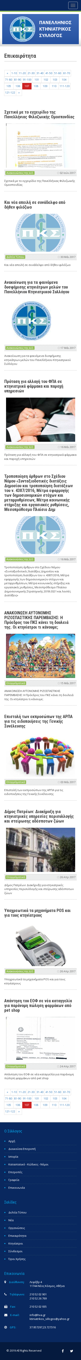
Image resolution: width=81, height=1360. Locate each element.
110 (54, 86)
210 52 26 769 (38, 1298)
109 (45, 86)
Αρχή (11, 1141)
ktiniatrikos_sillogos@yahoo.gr (50, 1319)
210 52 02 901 (38, 1294)
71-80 (8, 79)
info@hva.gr (38, 1315)
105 (8, 86)
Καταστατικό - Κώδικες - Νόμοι (28, 1164)
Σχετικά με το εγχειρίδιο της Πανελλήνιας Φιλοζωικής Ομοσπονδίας (39, 114)
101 (37, 79)
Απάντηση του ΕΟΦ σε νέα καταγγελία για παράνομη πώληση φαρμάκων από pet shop (38, 1005)
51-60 (57, 73)
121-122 (10, 92)
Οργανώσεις (16, 1228)
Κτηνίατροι (15, 1243)
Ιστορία (13, 1157)
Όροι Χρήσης (16, 1259)
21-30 (31, 73)
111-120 (65, 86)
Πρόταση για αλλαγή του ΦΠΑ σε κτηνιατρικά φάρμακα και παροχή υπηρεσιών (33, 386)
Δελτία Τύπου (15, 257)
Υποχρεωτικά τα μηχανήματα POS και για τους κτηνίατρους (37, 913)
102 (46, 79)
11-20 (22, 73)
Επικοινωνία (16, 1188)
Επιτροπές (15, 1172)
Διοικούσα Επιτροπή (22, 1149)
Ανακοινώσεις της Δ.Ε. (19, 173)
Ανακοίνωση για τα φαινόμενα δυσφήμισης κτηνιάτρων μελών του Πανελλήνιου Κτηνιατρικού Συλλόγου (36, 287)
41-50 (48, 73)
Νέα (11, 1220)
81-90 (17, 79)
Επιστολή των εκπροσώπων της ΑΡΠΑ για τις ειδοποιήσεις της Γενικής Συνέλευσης (38, 721)
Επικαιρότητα (17, 1236)
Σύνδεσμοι (15, 1251)
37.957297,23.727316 (43, 1327)
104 (64, 79)
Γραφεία (13, 1180)
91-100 (27, 79)
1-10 (14, 73)
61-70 (66, 73)
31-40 (40, 73)
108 (36, 86)
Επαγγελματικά (15, 683)
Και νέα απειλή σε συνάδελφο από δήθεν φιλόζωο (34, 205)
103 (55, 79)
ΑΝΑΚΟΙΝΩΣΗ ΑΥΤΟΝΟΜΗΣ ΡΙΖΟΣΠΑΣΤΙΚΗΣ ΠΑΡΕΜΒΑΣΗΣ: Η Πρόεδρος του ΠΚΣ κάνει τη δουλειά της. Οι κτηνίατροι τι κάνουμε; (36, 620)
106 (18, 86)
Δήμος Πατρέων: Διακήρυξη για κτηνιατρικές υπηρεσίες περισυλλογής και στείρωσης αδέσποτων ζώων (39, 816)
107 (27, 86)
